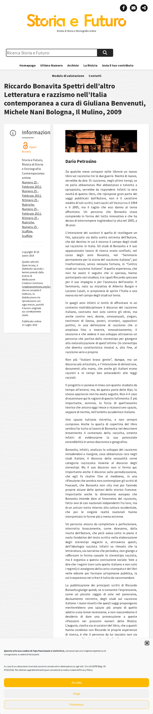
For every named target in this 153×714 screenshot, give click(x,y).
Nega (76, 693)
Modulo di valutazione (68, 76)
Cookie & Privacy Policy (81, 669)
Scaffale (27, 236)
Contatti (95, 76)
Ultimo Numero (51, 65)
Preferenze (76, 704)
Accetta (76, 682)
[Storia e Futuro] (76, 26)
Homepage (28, 65)
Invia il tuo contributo (117, 65)
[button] (147, 643)
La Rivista (90, 65)
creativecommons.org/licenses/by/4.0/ (43, 286)
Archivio (73, 65)
